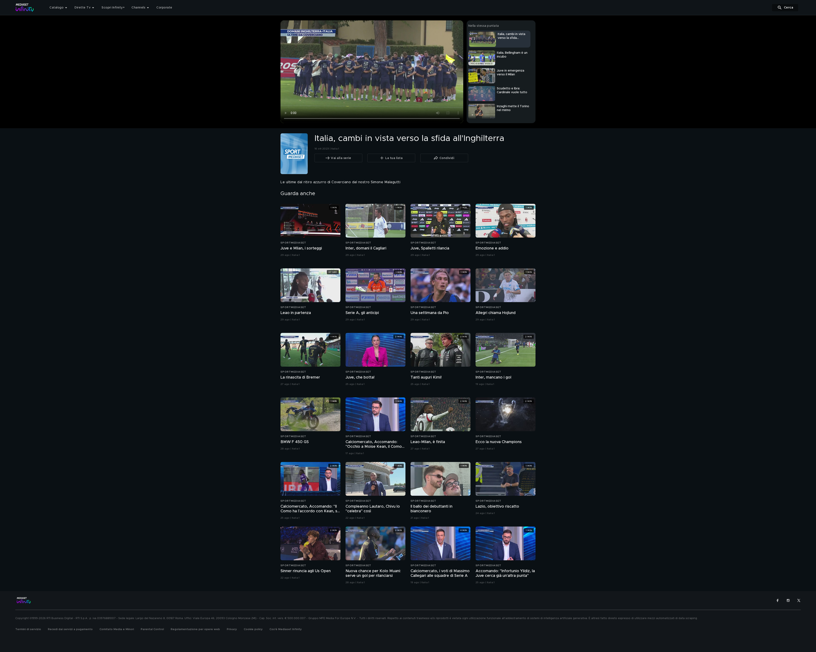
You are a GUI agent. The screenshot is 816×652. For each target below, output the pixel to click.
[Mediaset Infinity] (24, 7)
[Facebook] (777, 600)
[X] (799, 600)
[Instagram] (788, 600)
